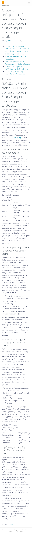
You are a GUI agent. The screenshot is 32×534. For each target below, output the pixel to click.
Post (11, 524)
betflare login (16, 137)
